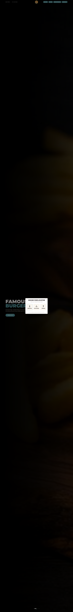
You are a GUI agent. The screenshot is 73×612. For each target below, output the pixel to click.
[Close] (46, 299)
